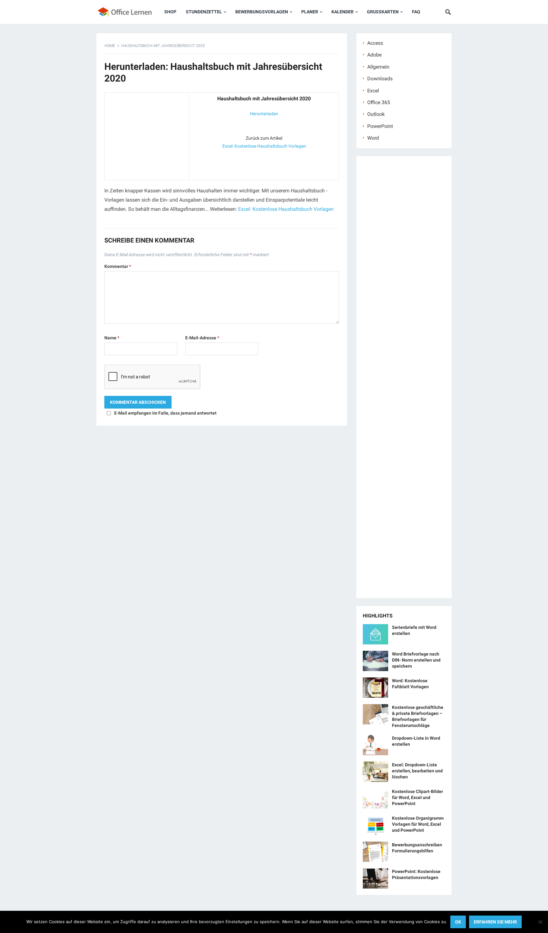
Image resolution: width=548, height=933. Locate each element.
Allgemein (378, 67)
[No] (540, 922)
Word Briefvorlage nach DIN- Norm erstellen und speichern (416, 660)
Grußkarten (383, 11)
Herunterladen (264, 113)
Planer (309, 11)
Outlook (376, 114)
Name (111, 337)
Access (375, 43)
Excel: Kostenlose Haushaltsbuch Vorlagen (264, 146)
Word (373, 138)
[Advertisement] (146, 135)
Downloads (380, 79)
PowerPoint (380, 126)
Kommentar (117, 266)
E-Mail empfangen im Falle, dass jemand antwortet (165, 413)
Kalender (342, 11)
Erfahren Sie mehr (495, 921)
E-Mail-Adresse (202, 337)
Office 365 (378, 102)
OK (458, 921)
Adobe (374, 55)
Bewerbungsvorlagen (261, 11)
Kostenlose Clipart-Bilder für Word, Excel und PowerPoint (417, 797)
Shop (170, 11)
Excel (373, 91)
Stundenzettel (204, 11)
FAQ (416, 11)
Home (109, 45)
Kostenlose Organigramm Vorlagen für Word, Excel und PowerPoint (418, 824)
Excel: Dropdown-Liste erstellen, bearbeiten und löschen (417, 770)
